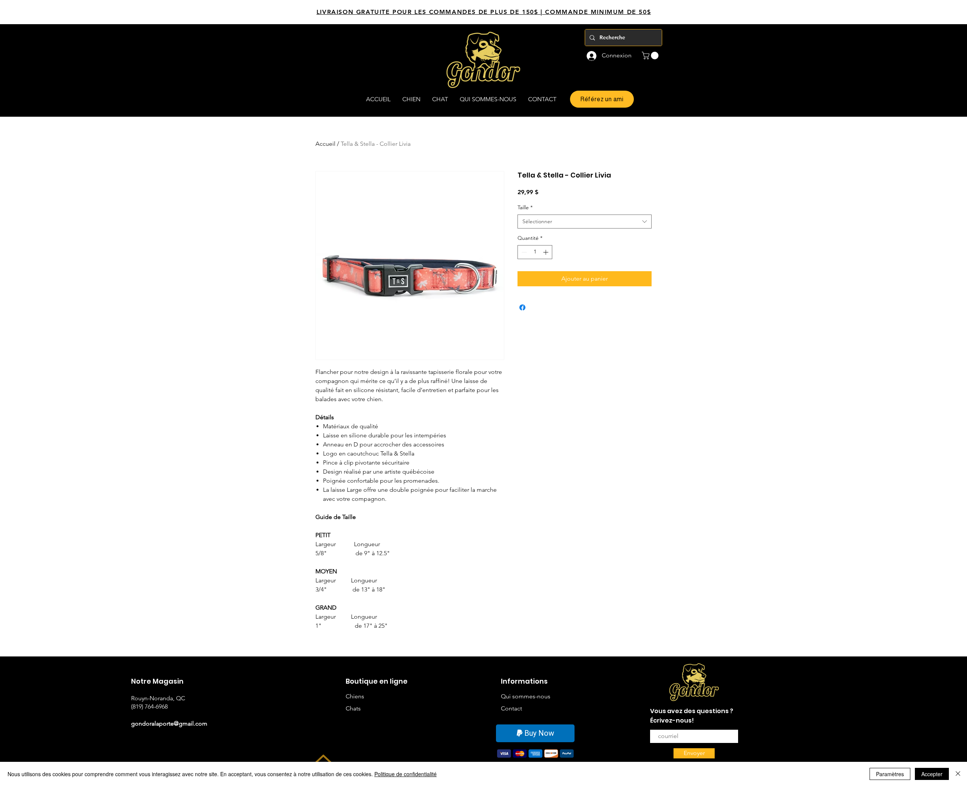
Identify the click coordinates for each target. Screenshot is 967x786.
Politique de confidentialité (405, 774)
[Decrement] (523, 252)
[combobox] (584, 222)
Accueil (325, 143)
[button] (651, 55)
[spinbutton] (535, 252)
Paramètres (890, 774)
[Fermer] (957, 774)
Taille (525, 207)
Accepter (931, 774)
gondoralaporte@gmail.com (169, 723)
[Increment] (546, 252)
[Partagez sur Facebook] (522, 307)
